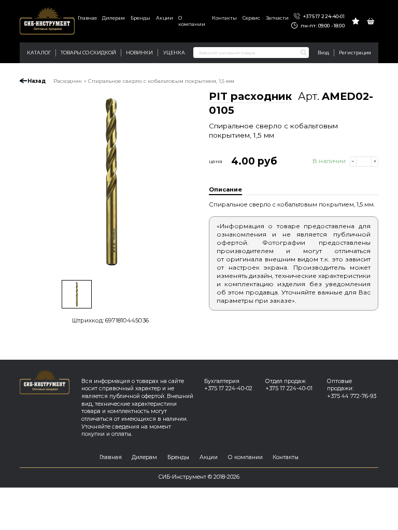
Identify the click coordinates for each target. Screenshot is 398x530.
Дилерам (113, 18)
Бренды (140, 18)
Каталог (39, 52)
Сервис (251, 18)
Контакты (224, 18)
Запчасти (277, 18)
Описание (225, 189)
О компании (191, 21)
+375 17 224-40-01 (323, 16)
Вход (323, 52)
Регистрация (355, 52)
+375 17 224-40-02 (228, 388)
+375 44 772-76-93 (351, 396)
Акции (164, 18)
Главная (87, 18)
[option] (110, 181)
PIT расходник (250, 96)
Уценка (174, 52)
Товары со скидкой (88, 52)
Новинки (139, 52)
